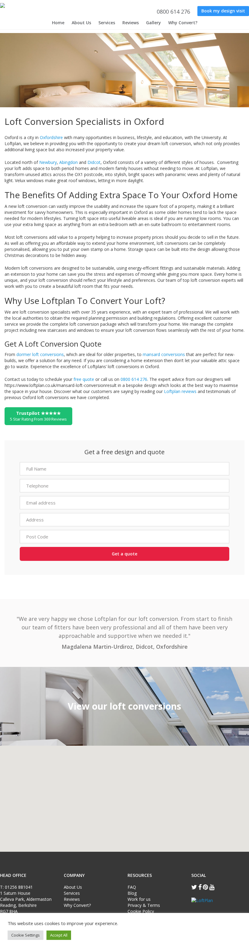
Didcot (94, 162)
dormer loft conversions (40, 354)
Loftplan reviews (180, 391)
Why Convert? (182, 22)
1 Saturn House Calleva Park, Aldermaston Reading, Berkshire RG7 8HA (26, 902)
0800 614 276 (172, 11)
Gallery (153, 22)
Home (58, 22)
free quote (84, 379)
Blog (132, 893)
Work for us (139, 899)
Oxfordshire (51, 137)
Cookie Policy (141, 911)
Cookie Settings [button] (25, 935)
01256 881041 (19, 887)
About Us (81, 22)
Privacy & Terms (144, 905)
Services (106, 22)
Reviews (130, 22)
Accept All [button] (58, 935)
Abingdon (68, 162)
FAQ (132, 887)
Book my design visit (223, 11)
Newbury (48, 162)
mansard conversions (164, 354)
